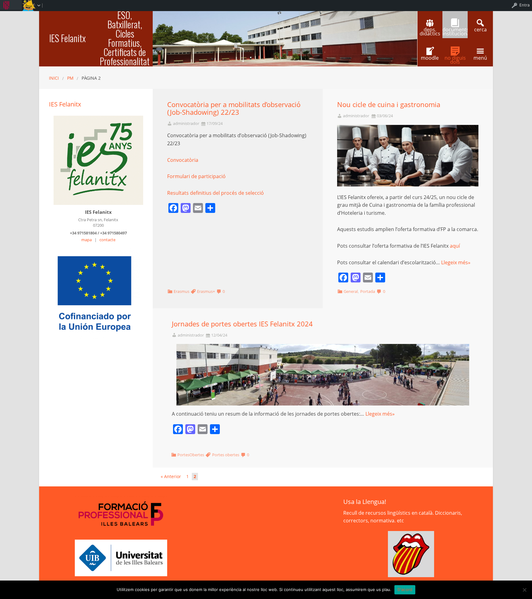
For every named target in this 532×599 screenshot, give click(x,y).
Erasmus (181, 291)
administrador (186, 124)
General (351, 291)
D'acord (405, 589)
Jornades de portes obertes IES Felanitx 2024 (242, 323)
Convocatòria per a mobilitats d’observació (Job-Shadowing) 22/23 (233, 108)
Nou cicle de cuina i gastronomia (388, 104)
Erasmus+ (206, 291)
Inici (54, 78)
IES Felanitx (67, 38)
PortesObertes (190, 454)
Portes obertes (225, 454)
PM (70, 78)
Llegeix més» (455, 262)
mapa (86, 239)
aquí (455, 245)
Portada (367, 291)
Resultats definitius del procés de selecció (215, 193)
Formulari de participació (196, 176)
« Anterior (171, 476)
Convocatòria (182, 160)
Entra (524, 4)
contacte (107, 239)
